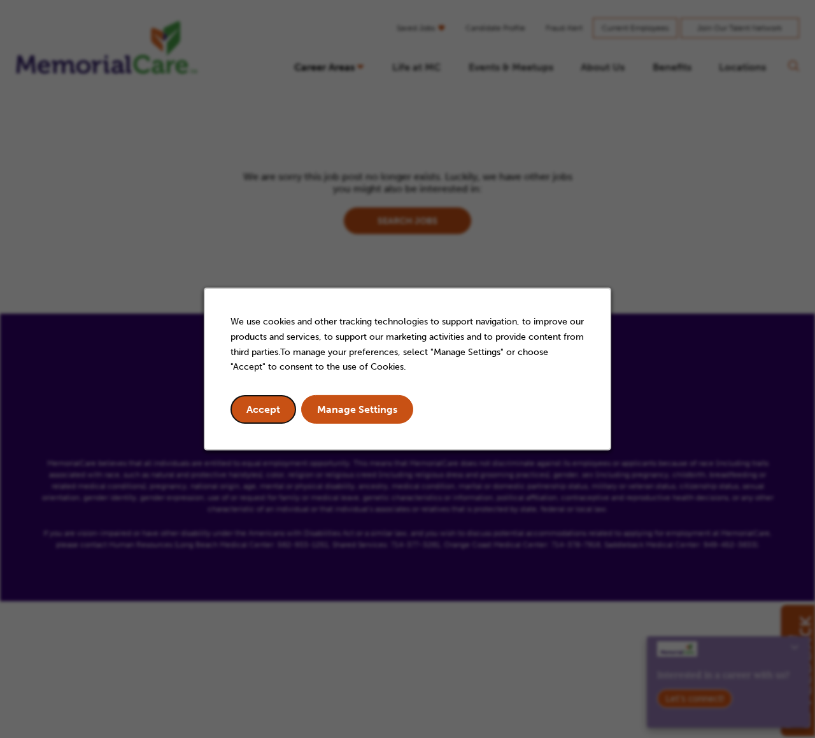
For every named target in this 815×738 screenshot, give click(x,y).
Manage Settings (357, 409)
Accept (263, 409)
